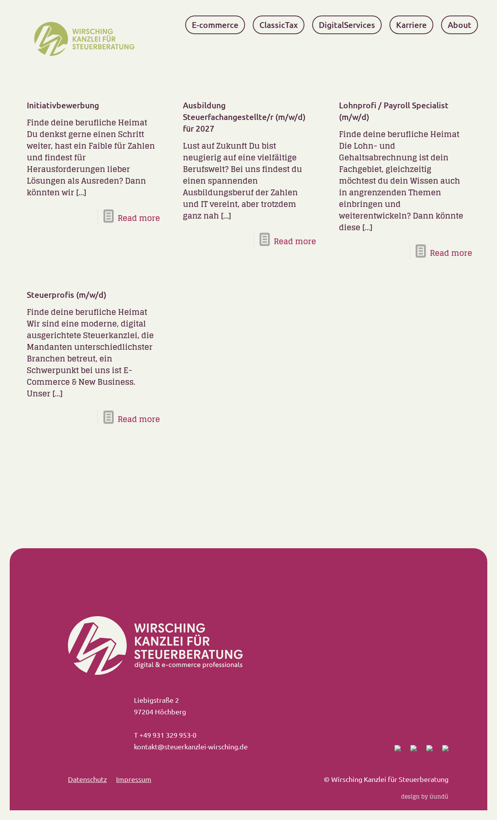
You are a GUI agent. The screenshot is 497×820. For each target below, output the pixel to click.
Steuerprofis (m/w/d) (66, 294)
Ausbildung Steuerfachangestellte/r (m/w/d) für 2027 (244, 117)
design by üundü (424, 796)
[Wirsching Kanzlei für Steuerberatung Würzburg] (86, 39)
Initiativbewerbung (63, 105)
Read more (139, 218)
